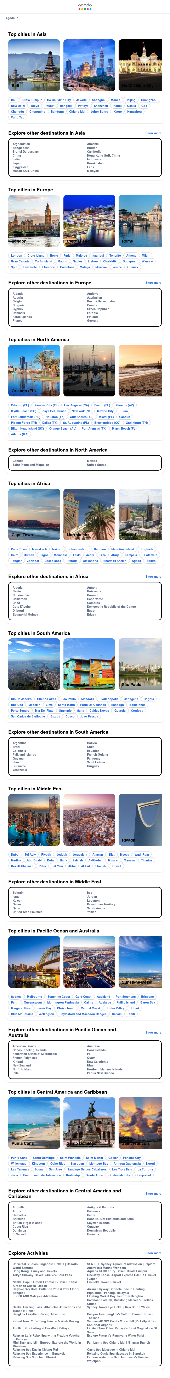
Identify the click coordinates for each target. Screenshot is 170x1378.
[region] (85, 66)
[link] (85, 6)
